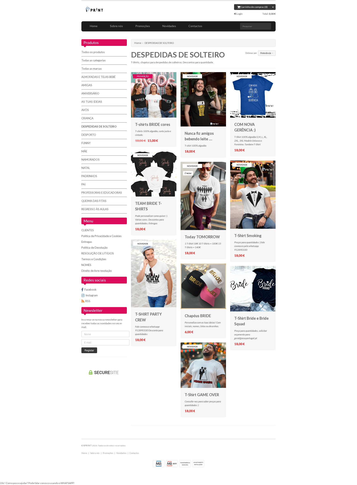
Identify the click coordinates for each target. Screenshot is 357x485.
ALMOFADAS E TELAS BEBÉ (98, 77)
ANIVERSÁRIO (90, 93)
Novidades (169, 26)
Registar (89, 350)
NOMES (86, 265)
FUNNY (86, 143)
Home (94, 26)
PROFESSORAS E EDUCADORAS (101, 192)
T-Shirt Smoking (248, 235)
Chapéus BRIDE (198, 315)
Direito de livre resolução (96, 270)
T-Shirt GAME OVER (202, 394)
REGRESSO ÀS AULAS (94, 209)
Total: (269, 13)
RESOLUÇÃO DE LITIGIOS (97, 253)
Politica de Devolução (94, 247)
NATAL (85, 167)
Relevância (266, 53)
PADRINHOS (89, 176)
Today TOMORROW (202, 237)
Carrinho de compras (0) (254, 6)
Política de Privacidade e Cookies (101, 236)
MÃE (84, 151)
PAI (83, 184)
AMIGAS (86, 85)
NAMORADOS (90, 159)
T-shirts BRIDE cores (152, 124)
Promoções (142, 26)
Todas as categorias (93, 60)
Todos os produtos (93, 52)
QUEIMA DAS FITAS (93, 201)
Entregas (86, 241)
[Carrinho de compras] (273, 7)
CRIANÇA (87, 118)
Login (239, 13)
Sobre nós (116, 26)
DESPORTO (88, 134)
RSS (87, 301)
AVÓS (85, 110)
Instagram (92, 295)
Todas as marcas (91, 68)
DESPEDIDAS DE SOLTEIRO (99, 126)
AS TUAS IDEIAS (91, 101)
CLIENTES (87, 230)
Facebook (90, 289)
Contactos (195, 26)
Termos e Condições (93, 259)
